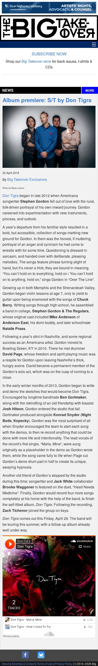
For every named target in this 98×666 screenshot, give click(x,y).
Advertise (17, 664)
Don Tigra (11, 195)
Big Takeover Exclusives (27, 179)
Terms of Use (45, 664)
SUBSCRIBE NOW (49, 54)
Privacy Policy (63, 664)
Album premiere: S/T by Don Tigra (47, 100)
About (5, 664)
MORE (89, 90)
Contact (30, 664)
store (36, 61)
